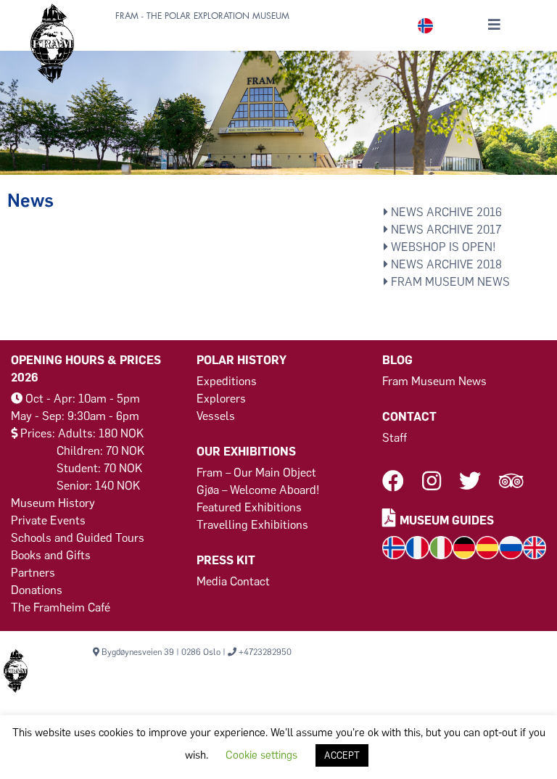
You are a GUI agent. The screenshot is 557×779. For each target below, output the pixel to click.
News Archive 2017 (444, 229)
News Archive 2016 (445, 212)
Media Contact (233, 581)
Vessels (216, 416)
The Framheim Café (60, 607)
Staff (394, 438)
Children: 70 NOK (100, 451)
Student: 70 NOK (99, 468)
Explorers (221, 398)
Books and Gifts (51, 555)
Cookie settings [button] (261, 755)
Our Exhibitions (246, 451)
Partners (33, 573)
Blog (397, 360)
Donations (36, 590)
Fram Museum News (449, 282)
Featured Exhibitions (249, 507)
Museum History (53, 503)
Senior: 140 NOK (98, 485)
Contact (409, 417)
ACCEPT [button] (342, 755)
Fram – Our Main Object (256, 472)
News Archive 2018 (445, 264)
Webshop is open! (442, 247)
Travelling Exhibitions (252, 525)
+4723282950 (265, 652)
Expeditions (227, 381)
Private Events (48, 520)
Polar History (241, 360)
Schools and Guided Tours (77, 538)
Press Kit (226, 560)
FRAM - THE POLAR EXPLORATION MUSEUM (202, 16)
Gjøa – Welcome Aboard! (258, 490)
